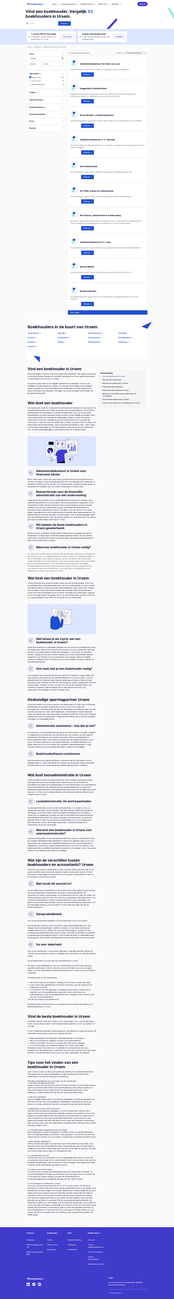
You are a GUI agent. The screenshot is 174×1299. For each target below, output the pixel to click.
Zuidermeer (123, 342)
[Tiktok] (33, 1284)
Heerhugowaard (94, 333)
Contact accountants (95, 1252)
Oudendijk (122, 333)
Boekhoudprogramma (68, 4)
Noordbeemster (124, 338)
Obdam (61, 342)
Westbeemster (94, 342)
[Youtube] (39, 1284)
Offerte (86, 74)
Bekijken (119, 37)
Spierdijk (61, 333)
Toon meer (74, 312)
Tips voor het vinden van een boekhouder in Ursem (121, 403)
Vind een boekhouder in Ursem (114, 376)
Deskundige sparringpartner (113, 387)
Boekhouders (102, 4)
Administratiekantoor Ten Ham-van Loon (100, 64)
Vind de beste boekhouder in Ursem (116, 399)
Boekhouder (38, 77)
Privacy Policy (113, 1282)
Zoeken (63, 23)
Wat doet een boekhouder (112, 380)
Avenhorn (31, 346)
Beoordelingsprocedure (117, 1285)
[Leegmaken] (62, 58)
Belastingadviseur (40, 84)
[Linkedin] (28, 1284)
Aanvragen (67, 37)
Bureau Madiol (87, 267)
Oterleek (31, 342)
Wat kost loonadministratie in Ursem (116, 390)
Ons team (91, 1240)
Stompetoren (63, 338)
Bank (70, 1233)
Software (30, 1233)
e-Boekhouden (88, 39)
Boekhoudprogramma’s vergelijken (74, 765)
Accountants (51, 1249)
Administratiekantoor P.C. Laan (95, 242)
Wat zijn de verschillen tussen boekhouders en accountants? (119, 395)
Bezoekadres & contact (96, 1264)
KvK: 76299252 (137, 1282)
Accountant (38, 81)
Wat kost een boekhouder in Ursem (115, 383)
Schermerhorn (33, 333)
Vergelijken (31, 1240)
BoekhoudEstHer (88, 291)
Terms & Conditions (125, 1282)
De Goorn (31, 338)
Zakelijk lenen (73, 1249)
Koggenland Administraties (93, 88)
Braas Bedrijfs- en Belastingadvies (97, 115)
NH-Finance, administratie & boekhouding (100, 215)
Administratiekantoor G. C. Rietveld (97, 139)
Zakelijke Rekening (86, 4)
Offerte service (52, 1245)
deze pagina (38, 598)
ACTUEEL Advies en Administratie (96, 191)
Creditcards (72, 1245)
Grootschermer (94, 338)
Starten (54, 4)
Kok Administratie (88, 166)
